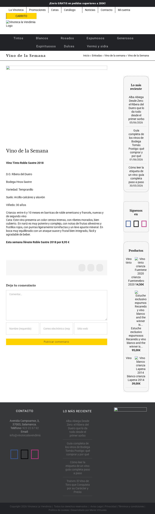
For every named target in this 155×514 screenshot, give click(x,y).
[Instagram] (144, 224)
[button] (117, 46)
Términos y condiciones (131, 506)
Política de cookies (59, 510)
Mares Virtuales (98, 510)
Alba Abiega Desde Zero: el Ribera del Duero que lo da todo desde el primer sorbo (136, 108)
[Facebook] (128, 224)
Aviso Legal (96, 506)
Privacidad (110, 506)
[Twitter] (136, 224)
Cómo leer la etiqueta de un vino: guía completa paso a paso (136, 175)
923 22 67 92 (30, 428)
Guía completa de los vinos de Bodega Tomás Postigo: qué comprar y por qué (77, 449)
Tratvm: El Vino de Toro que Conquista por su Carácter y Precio (77, 486)
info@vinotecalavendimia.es (27, 435)
